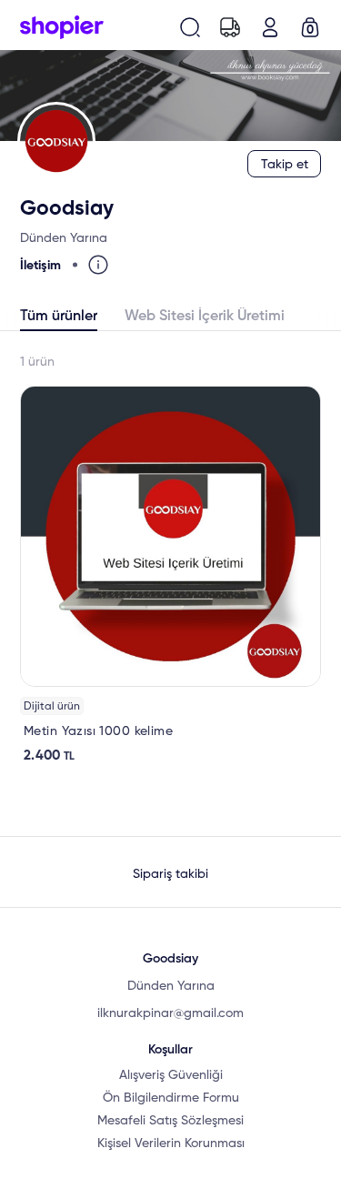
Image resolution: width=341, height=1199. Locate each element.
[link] (170, 575)
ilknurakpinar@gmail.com (170, 1013)
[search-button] (190, 27)
